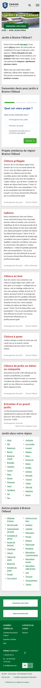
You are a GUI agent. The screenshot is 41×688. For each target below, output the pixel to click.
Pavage (28, 537)
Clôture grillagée (14, 161)
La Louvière (29, 444)
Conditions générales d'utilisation (25, 677)
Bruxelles (10, 463)
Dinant (9, 478)
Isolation (28, 525)
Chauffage (11, 549)
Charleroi (10, 467)
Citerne (10, 553)
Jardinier (28, 529)
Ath (8, 444)
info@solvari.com (11, 665)
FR (25, 665)
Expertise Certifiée (9, 639)
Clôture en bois (13, 276)
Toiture (28, 584)
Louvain (28, 448)
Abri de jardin (12, 525)
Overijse (28, 472)
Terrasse (28, 577)
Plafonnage (29, 545)
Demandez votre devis (16, 26)
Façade (10, 574)
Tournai (28, 479)
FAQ (4, 643)
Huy (8, 498)
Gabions (9, 212)
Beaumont (11, 448)
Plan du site (6, 677)
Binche (9, 452)
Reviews (25, 633)
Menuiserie (29, 533)
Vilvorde (28, 487)
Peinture (28, 541)
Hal (8, 494)
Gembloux (11, 490)
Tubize (28, 483)
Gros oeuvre (12, 578)
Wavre (28, 495)
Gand (9, 486)
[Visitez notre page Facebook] (25, 653)
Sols (27, 573)
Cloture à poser (13, 336)
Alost (9, 440)
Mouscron (29, 460)
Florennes (11, 482)
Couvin (10, 471)
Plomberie (29, 549)
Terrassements (31, 581)
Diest (9, 474)
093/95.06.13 (9, 655)
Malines (28, 452)
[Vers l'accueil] (10, 8)
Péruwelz (28, 476)
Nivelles (28, 468)
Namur (28, 464)
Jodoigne (29, 440)
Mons (27, 456)
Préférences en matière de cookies (17, 682)
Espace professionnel (20, 613)
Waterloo (29, 491)
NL (30, 665)
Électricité (11, 564)
